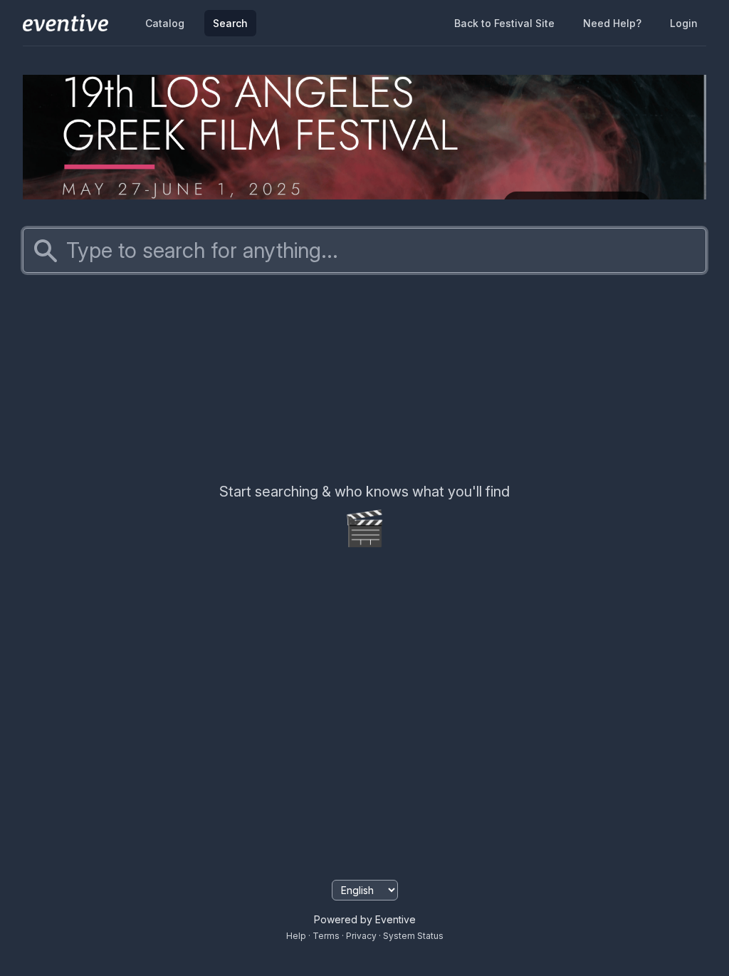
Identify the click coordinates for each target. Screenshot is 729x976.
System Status (413, 935)
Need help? (612, 23)
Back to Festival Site (504, 23)
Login (684, 23)
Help (296, 935)
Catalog (164, 23)
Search (230, 23)
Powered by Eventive (365, 919)
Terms (326, 935)
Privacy (361, 935)
